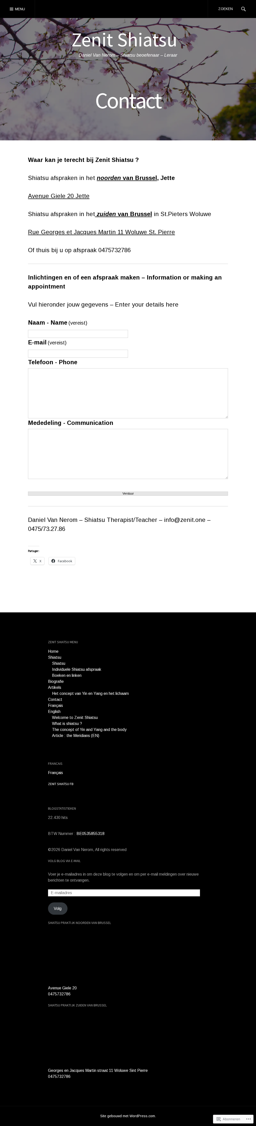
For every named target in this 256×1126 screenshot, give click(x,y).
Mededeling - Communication (70, 422)
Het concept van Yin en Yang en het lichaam (90, 693)
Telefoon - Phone (52, 362)
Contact (55, 699)
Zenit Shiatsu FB (61, 784)
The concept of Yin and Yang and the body (89, 729)
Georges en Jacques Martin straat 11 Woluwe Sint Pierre (98, 1070)
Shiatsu (54, 657)
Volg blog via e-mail (64, 861)
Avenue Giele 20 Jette (59, 196)
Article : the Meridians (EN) (75, 735)
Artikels (54, 687)
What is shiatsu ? (67, 723)
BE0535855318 (90, 833)
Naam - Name (57, 322)
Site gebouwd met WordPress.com (127, 1116)
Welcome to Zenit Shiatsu (75, 717)
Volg (58, 908)
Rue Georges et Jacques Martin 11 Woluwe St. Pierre (101, 232)
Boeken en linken (67, 675)
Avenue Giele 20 (62, 988)
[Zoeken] (243, 9)
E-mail (47, 342)
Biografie (56, 681)
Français (55, 705)
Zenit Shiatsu (124, 39)
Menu (20, 9)
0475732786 (59, 994)
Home (53, 651)
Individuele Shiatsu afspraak (76, 669)
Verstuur (128, 493)
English (54, 711)
